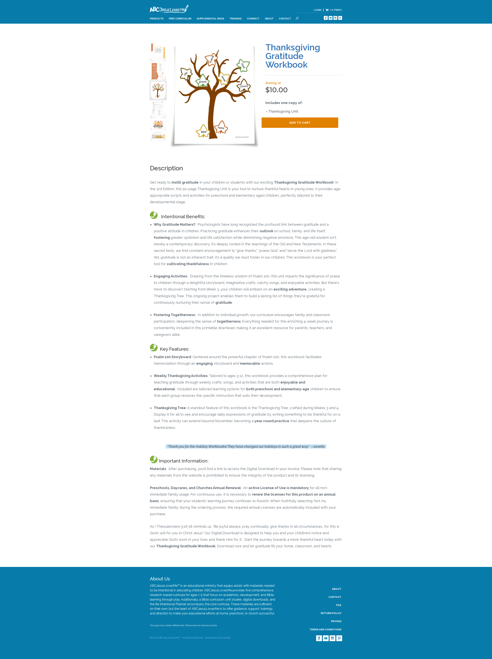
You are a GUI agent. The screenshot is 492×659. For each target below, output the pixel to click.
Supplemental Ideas (210, 18)
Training (235, 18)
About (269, 18)
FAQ (338, 605)
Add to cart (299, 122)
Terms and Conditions (325, 629)
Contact (285, 18)
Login (317, 10)
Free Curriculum (180, 18)
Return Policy (331, 613)
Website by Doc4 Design (218, 637)
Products (156, 18)
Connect (253, 18)
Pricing (336, 621)
